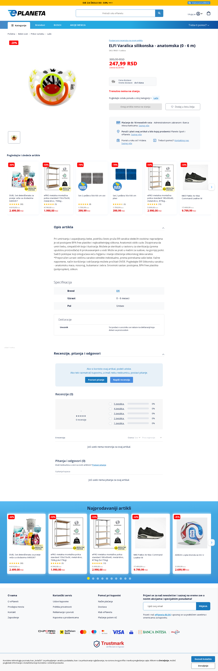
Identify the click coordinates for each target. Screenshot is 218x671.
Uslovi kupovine (61, 601)
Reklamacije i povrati (63, 612)
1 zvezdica (119, 423)
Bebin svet (23, 34)
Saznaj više (144, 125)
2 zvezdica (119, 418)
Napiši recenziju (121, 379)
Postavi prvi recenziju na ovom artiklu (126, 40)
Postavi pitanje (96, 379)
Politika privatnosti (62, 606)
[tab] (109, 227)
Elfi (118, 291)
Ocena (131, 437)
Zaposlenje (13, 617)
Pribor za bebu (38, 34)
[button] (192, 14)
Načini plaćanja (105, 601)
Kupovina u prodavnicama (66, 617)
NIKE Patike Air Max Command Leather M (192, 197)
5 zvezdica (119, 403)
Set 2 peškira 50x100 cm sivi (91, 195)
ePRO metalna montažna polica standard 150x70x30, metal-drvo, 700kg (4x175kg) (57, 198)
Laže (49, 34)
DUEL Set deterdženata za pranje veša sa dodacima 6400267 (21, 198)
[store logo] (26, 13)
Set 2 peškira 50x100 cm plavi (124, 197)
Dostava (102, 606)
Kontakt (12, 612)
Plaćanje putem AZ (107, 617)
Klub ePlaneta (105, 612)
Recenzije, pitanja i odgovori (77, 353)
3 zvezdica (119, 413)
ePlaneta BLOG (163, 614)
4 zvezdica (119, 408)
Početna (12, 34)
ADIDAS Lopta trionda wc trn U (189, 555)
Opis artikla (63, 227)
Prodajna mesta (16, 606)
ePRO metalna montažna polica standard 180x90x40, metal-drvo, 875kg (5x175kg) (160, 198)
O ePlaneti (13, 601)
